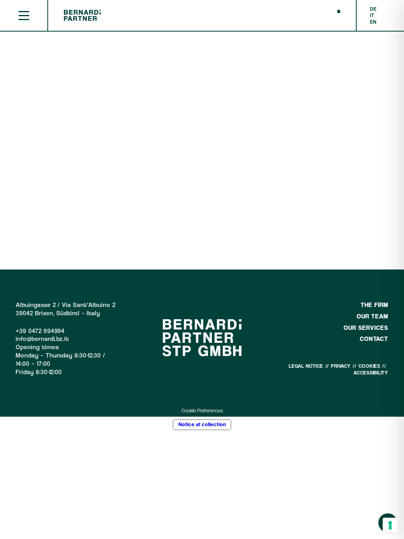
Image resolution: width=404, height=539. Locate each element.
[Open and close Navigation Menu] (24, 15)
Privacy (340, 366)
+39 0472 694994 (40, 331)
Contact (374, 338)
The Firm (374, 305)
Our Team (372, 316)
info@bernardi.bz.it (42, 338)
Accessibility (371, 373)
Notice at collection (202, 424)
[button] (338, 11)
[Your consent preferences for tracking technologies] (390, 525)
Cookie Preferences (202, 411)
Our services (366, 327)
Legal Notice (306, 366)
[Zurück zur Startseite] (82, 19)
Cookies (369, 366)
